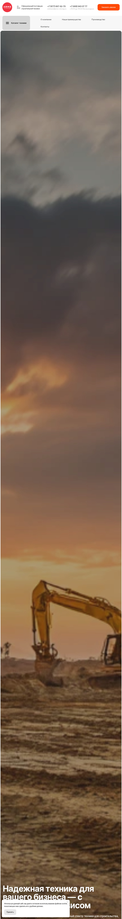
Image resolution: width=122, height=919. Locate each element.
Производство (98, 19)
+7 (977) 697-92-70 (56, 6)
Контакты (45, 26)
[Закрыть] (67, 902)
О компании (46, 19)
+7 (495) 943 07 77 (78, 6)
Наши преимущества (71, 19)
